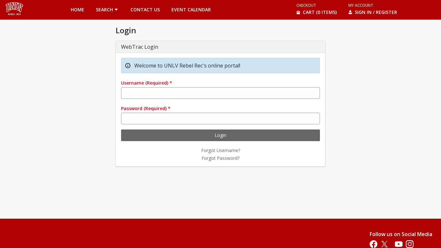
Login (220, 135)
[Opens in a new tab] (14, 18)
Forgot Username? (220, 150)
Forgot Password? (220, 158)
